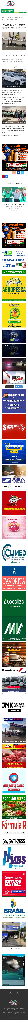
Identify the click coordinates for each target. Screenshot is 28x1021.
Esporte (19, 1009)
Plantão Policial (20, 1008)
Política (9, 17)
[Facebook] (17, 3)
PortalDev (14, 1013)
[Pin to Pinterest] (3, 176)
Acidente (9, 1009)
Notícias (13, 1008)
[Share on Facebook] (18, 172)
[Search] (26, 3)
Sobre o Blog (7, 1008)
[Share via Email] (6, 176)
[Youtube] (21, 3)
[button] (14, 11)
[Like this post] (14, 173)
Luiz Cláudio (11, 27)
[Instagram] (19, 3)
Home (3, 17)
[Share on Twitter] (22, 172)
